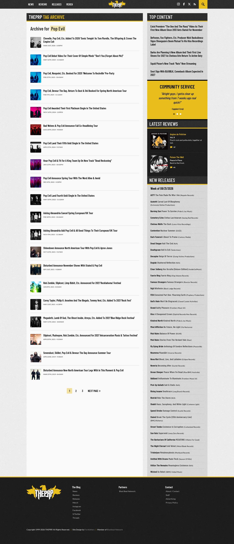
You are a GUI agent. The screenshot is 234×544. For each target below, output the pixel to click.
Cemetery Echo (157, 217)
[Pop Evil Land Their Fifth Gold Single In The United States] (35, 147)
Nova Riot (154, 359)
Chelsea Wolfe (156, 224)
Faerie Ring (155, 275)
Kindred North (156, 320)
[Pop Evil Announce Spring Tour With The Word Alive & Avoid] (35, 182)
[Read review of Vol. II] (159, 141)
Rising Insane (156, 391)
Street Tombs (156, 426)
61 (174, 167)
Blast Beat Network (127, 491)
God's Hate (155, 301)
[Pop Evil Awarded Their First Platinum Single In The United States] (35, 112)
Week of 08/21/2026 (161, 188)
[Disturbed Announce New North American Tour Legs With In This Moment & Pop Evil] (35, 374)
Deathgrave (155, 249)
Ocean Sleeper (156, 372)
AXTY (152, 195)
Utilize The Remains (159, 465)
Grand (153, 307)
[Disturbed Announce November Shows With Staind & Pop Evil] (35, 269)
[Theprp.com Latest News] (44, 492)
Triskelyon (155, 452)
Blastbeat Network (115, 529)
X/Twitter (77, 514)
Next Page (93, 390)
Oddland (153, 378)
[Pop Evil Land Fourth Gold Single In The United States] (35, 199)
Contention (155, 230)
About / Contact (172, 491)
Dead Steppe (156, 243)
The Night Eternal (158, 445)
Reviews (43, 4)
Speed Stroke (156, 410)
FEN (152, 294)
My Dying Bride (156, 346)
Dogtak (153, 262)
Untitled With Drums (159, 458)
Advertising (171, 499)
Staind (153, 416)
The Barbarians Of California (162, 439)
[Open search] (203, 4)
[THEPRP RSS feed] (194, 4)
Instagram (77, 506)
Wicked (153, 471)
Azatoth (153, 201)
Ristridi (153, 397)
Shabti (153, 404)
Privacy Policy (172, 502)
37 (174, 147)
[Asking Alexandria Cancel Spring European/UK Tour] (35, 217)
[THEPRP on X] (189, 4)
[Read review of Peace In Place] (159, 164)
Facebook (77, 510)
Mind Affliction (156, 326)
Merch (69, 4)
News (31, 4)
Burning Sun (155, 211)
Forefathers (90, 529)
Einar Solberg (156, 269)
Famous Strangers (158, 281)
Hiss (152, 314)
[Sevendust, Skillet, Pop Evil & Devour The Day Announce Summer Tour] (35, 356)
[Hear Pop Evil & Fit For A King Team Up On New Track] (35, 164)
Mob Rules (154, 333)
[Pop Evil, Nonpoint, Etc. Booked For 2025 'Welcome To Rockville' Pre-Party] (35, 77)
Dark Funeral (156, 236)
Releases (56, 4)
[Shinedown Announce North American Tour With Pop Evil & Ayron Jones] (35, 252)
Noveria (153, 365)
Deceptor (154, 256)
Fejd (152, 288)
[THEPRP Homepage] (117, 4)
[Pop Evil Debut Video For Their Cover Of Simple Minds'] (35, 59)
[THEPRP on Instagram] (178, 4)
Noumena (154, 352)
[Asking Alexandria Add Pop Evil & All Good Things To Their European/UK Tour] (35, 234)
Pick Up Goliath (157, 384)
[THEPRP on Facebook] (184, 4)
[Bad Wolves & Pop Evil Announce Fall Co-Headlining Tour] (35, 129)
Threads (76, 518)
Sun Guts (154, 433)
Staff (168, 495)
